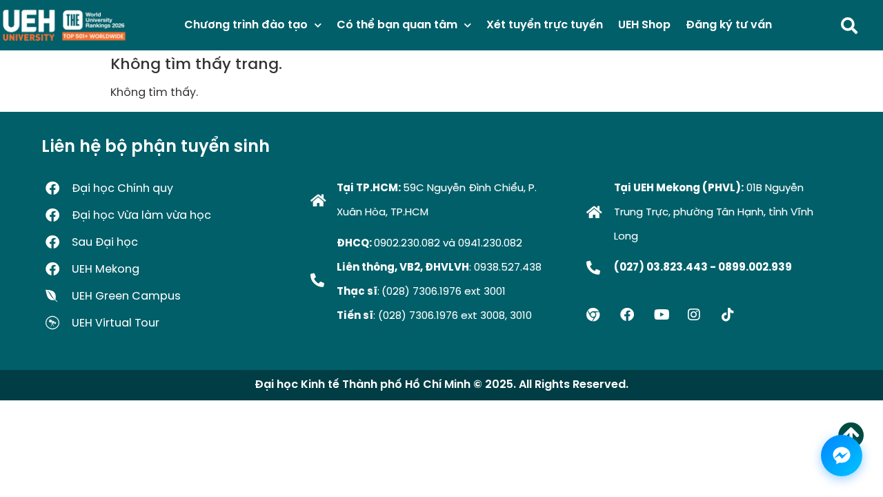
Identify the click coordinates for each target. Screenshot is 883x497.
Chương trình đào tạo (246, 25)
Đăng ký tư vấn (729, 25)
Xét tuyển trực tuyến (544, 25)
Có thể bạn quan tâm (397, 25)
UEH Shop (644, 25)
